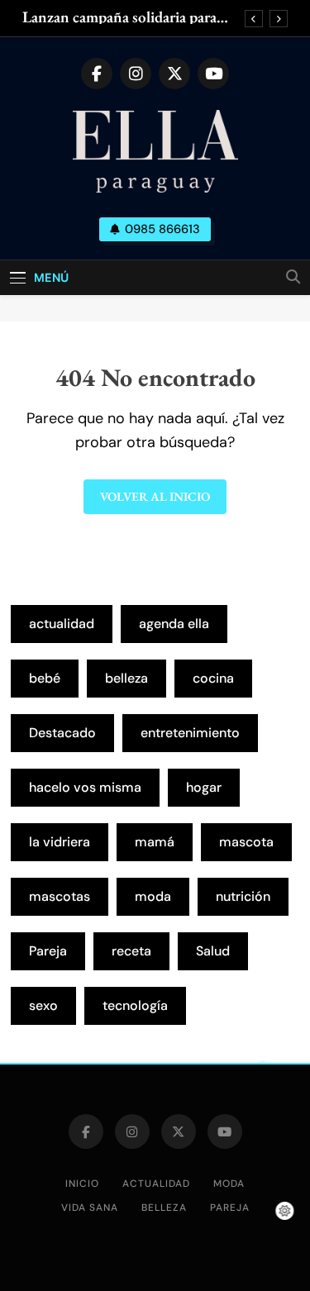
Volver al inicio (155, 496)
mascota (246, 841)
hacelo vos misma (85, 787)
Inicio (82, 1183)
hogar (204, 787)
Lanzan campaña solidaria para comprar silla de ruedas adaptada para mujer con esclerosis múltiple (129, 17)
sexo (43, 1005)
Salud (213, 951)
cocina (213, 678)
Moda (229, 1183)
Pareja (48, 951)
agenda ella (174, 623)
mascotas (59, 896)
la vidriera (59, 841)
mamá (154, 841)
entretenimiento (190, 732)
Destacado (62, 732)
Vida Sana (89, 1207)
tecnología (135, 1005)
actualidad (61, 623)
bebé (44, 678)
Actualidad (156, 1183)
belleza (126, 678)
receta (131, 951)
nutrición (243, 896)
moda (153, 896)
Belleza (164, 1207)
